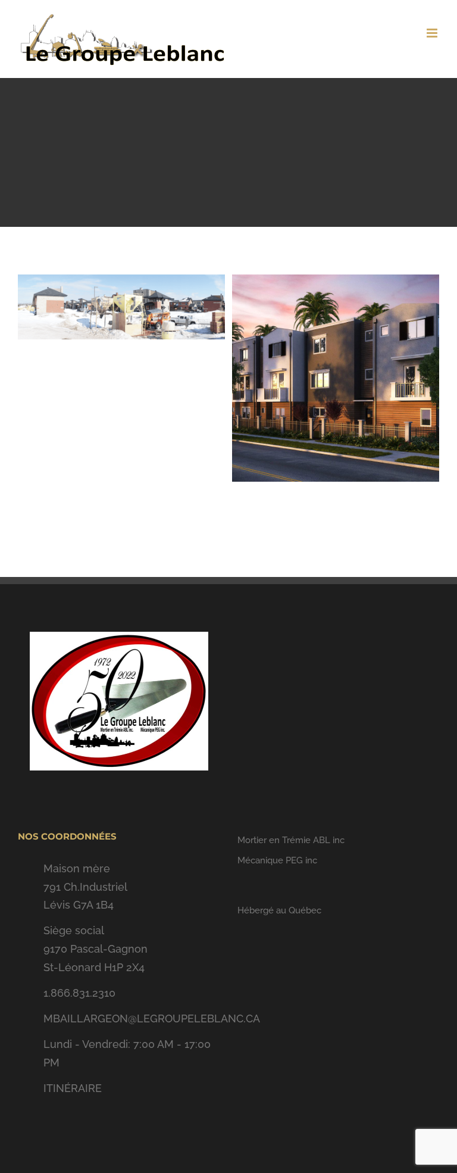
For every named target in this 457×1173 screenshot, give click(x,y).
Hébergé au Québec (279, 910)
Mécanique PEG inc (277, 860)
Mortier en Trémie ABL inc (291, 840)
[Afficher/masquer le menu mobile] (433, 33)
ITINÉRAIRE (72, 1088)
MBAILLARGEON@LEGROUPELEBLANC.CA (131, 1018)
